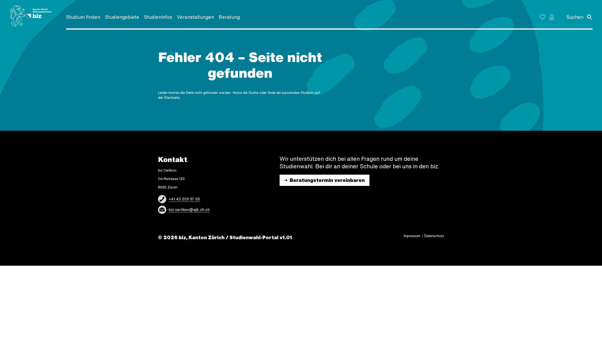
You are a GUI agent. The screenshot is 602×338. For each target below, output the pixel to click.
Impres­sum (412, 236)
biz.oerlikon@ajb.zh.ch (189, 209)
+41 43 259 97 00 (184, 199)
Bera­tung (229, 17)
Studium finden (83, 17)
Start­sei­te (172, 97)
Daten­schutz (434, 236)
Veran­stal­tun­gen (195, 17)
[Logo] (30, 16)
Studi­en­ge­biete (122, 17)
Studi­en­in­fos (158, 17)
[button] (551, 17)
